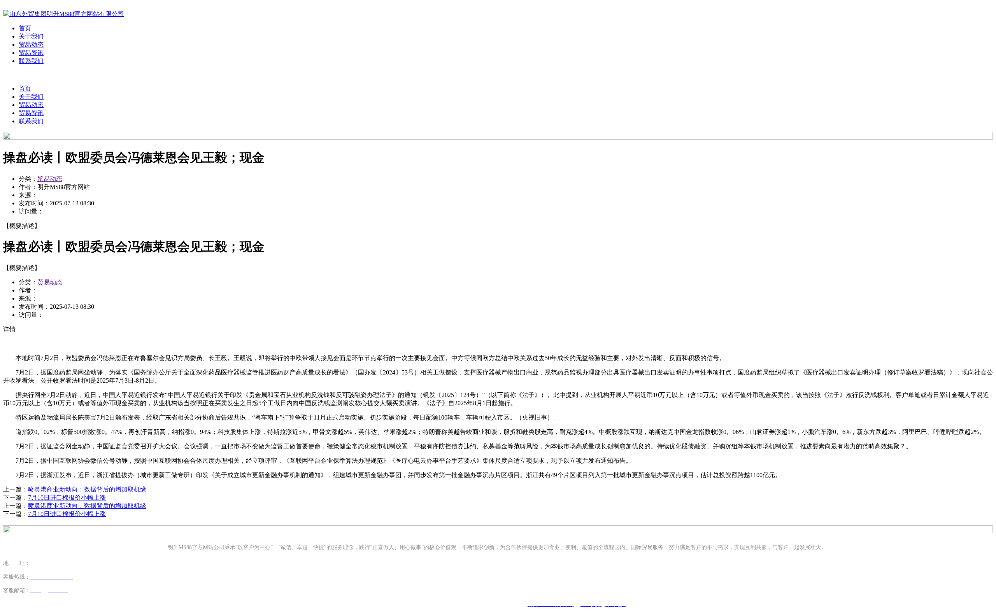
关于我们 (31, 36)
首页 (25, 28)
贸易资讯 (31, 52)
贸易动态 (31, 44)
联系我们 (31, 61)
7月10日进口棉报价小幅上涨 (67, 497)
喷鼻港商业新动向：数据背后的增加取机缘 (87, 489)
